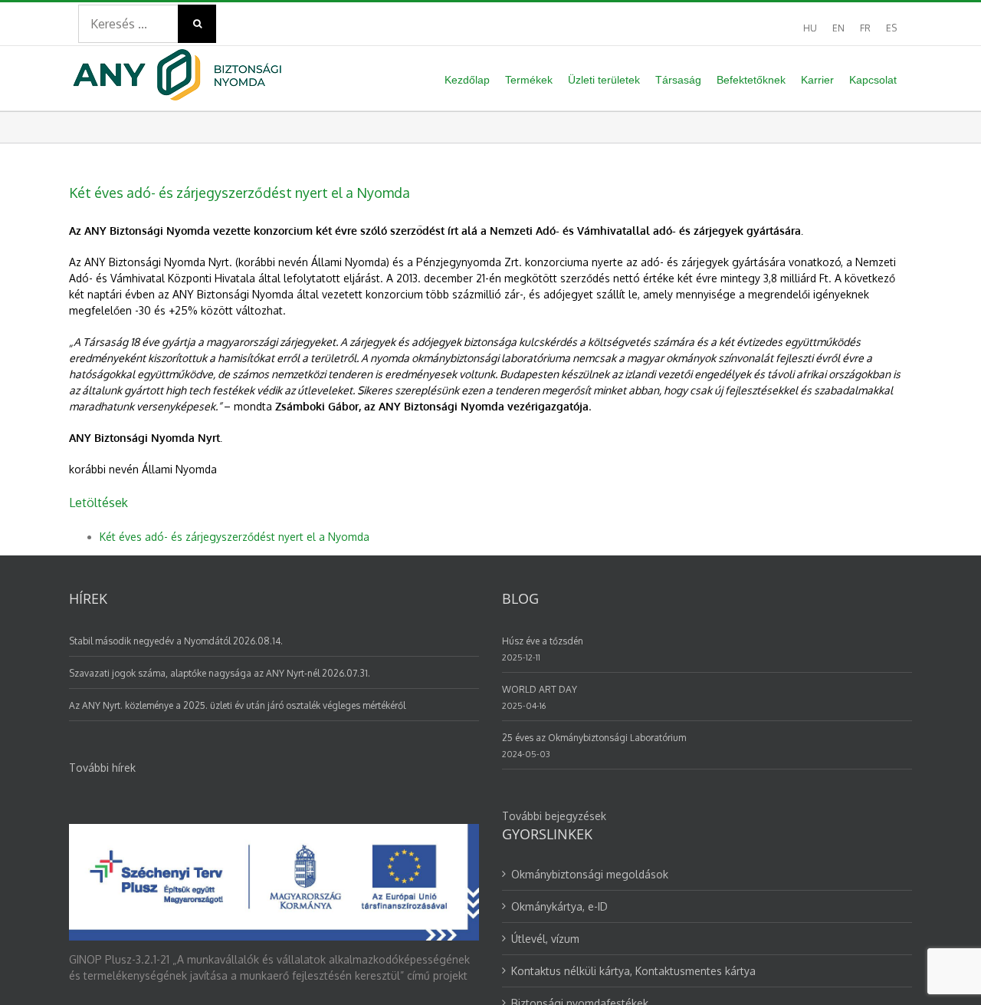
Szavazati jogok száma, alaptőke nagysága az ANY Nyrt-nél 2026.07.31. (219, 673)
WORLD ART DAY (539, 689)
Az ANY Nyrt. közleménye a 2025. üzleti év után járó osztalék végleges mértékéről (237, 705)
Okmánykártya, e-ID (559, 906)
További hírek (102, 767)
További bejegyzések (554, 815)
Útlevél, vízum (545, 938)
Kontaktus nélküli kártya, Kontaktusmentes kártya (633, 970)
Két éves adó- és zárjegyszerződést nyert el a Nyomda (234, 536)
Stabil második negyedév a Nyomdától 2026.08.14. (176, 641)
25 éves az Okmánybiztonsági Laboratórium (594, 737)
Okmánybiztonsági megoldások (589, 874)
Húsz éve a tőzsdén (542, 641)
